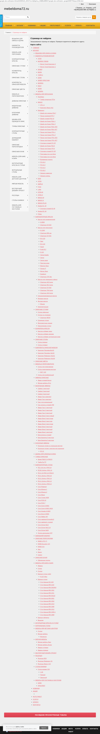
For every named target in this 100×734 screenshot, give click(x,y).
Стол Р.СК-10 (42, 500)
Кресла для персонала (45, 227)
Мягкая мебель (43, 634)
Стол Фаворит (42, 486)
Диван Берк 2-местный (45, 429)
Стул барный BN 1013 (47, 604)
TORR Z (40, 75)
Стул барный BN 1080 (47, 606)
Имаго (40, 552)
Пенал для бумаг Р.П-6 (47, 148)
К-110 (42, 252)
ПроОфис (41, 97)
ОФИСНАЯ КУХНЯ (18, 151)
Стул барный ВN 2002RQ (48, 587)
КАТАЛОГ (20, 25)
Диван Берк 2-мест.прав (45, 424)
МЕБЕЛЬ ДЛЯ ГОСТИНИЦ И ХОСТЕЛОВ (16, 207)
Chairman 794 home (46, 290)
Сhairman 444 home (46, 293)
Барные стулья (42, 579)
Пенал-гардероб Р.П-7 (47, 116)
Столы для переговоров (45, 366)
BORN (40, 72)
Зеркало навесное (46, 173)
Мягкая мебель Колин (45, 645)
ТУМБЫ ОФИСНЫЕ (18, 126)
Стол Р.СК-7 (41, 503)
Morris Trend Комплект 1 (48, 67)
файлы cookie (20, 726)
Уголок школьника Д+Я (45, 533)
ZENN (40, 77)
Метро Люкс (44, 271)
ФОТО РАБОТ (55, 25)
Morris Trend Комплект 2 (48, 64)
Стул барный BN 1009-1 (48, 612)
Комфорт (43, 274)
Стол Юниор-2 (42, 492)
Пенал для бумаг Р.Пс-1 (47, 132)
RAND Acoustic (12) (44, 544)
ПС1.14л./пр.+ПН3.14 (44, 467)
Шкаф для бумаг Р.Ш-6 (47, 146)
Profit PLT (43, 249)
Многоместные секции (45, 323)
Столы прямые (42, 342)
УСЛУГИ (68, 25)
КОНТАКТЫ (90, 25)
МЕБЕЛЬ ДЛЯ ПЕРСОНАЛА (16, 53)
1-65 (41, 672)
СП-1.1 (42, 105)
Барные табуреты (43, 617)
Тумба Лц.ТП (42, 462)
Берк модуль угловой (44, 435)
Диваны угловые (43, 647)
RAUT (40, 86)
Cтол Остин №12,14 (44, 527)
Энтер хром (44, 260)
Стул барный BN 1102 (47, 585)
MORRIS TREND (43, 61)
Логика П (43, 268)
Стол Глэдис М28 (43, 497)
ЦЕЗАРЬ (40, 91)
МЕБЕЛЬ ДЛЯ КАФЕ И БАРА (18, 157)
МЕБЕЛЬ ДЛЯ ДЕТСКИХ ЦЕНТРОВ (19, 178)
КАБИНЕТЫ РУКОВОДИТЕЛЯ (18, 46)
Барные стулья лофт (44, 574)
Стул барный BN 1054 (47, 601)
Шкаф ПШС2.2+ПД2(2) (45, 459)
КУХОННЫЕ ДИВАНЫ (16, 113)
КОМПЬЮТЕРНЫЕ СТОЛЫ (18, 132)
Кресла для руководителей (46, 219)
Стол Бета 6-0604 (43, 514)
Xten (39, 549)
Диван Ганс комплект (44, 396)
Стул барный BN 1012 (47, 609)
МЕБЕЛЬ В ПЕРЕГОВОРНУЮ (18, 95)
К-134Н (42, 230)
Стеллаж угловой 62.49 (47, 208)
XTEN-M (40, 192)
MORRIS (40, 83)
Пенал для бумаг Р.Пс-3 (47, 135)
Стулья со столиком (44, 315)
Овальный (43, 677)
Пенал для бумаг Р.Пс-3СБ (48, 137)
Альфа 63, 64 (42, 211)
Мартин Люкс (44, 266)
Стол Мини (41, 495)
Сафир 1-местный (44, 388)
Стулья (40, 571)
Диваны (40, 566)
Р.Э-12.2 (42, 165)
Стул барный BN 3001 (47, 598)
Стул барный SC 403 (47, 582)
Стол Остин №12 (43, 525)
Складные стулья (43, 320)
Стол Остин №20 (43, 530)
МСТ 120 (43, 372)
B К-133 (42, 238)
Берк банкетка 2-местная (46, 440)
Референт (41, 110)
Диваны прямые (43, 650)
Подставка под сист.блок (48, 154)
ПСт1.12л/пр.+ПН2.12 (45, 481)
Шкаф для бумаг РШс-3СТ (48, 129)
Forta (39, 187)
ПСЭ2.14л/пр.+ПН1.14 (45, 470)
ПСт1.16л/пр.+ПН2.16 (45, 476)
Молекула (43, 636)
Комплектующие (43, 307)
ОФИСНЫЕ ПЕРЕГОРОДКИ (17, 146)
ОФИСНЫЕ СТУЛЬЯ (18, 66)
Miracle (42, 304)
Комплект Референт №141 (46, 356)
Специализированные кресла (47, 296)
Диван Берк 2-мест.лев (45, 421)
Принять (43, 728)
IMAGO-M (41, 197)
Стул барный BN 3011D (47, 596)
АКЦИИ (43, 25)
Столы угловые (42, 345)
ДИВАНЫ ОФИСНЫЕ (19, 101)
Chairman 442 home (46, 282)
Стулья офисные (43, 312)
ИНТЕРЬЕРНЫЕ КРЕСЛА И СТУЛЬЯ (18, 164)
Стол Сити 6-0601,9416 (45, 508)
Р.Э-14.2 (42, 167)
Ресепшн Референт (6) (45, 661)
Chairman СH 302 (45, 287)
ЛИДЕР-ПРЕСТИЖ (44, 80)
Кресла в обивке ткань (45, 331)
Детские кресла (43, 301)
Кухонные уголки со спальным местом (50, 446)
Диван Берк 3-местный (45, 426)
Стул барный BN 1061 (47, 590)
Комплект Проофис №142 (46, 353)
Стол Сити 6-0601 (43, 506)
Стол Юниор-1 (42, 489)
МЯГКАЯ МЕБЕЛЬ (18, 184)
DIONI (40, 88)
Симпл (40, 555)
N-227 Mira (43, 576)
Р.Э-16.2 (42, 170)
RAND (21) (41, 546)
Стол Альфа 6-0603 (44, 511)
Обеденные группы (44, 560)
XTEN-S (40, 195)
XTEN (39, 58)
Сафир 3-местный (44, 394)
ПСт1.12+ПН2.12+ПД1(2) (46, 473)
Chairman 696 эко (45, 233)
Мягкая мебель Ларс (44, 642)
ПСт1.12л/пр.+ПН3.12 (45, 484)
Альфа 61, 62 (42, 206)
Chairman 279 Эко (46, 277)
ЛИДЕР (40, 69)
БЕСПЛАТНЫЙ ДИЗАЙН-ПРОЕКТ (18, 189)
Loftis (39, 189)
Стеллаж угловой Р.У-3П (48, 151)
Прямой (42, 675)
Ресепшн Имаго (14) (44, 664)
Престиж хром (44, 263)
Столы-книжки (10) (44, 669)
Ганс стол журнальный (45, 402)
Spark (42, 247)
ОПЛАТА (78, 25)
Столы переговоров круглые (47, 369)
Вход (82, 4)
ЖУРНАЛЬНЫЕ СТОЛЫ (17, 171)
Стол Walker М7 (43, 516)
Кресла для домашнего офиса (47, 279)
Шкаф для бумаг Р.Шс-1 (47, 121)
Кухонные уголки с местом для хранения (51, 448)
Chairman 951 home (46, 285)
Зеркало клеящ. (45, 176)
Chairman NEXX (45, 317)
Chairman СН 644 (45, 225)
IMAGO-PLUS (42, 203)
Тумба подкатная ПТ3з (47, 99)
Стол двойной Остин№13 (46, 519)
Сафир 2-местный (44, 391)
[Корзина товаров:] (94, 17)
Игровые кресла (43, 298)
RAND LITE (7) (42, 541)
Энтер (42, 257)
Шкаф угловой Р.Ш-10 (47, 118)
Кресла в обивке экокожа (46, 334)
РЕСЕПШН (15, 195)
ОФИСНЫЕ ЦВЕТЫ (18, 89)
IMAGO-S (41, 200)
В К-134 (42, 244)
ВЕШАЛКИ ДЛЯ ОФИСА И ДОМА (17, 39)
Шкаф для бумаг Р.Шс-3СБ (48, 127)
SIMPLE (40, 184)
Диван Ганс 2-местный (45, 410)
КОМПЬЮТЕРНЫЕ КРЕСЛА (18, 60)
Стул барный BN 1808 (47, 615)
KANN (40, 683)
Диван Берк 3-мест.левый (46, 416)
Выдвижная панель (46, 159)
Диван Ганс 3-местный (45, 413)
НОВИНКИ (32, 25)
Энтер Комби (44, 255)
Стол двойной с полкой (45, 522)
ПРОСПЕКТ (41, 685)
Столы (40, 568)
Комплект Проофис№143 (46, 350)
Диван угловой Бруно (44, 380)
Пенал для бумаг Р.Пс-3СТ (48, 140)
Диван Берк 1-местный (45, 432)
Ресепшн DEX (42, 658)
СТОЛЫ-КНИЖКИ (18, 200)
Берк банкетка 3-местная (46, 437)
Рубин (40, 214)
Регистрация (92, 4)
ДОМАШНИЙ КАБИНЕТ (16, 139)
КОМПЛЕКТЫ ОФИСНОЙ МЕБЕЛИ (19, 83)
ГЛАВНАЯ (8, 25)
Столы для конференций (46, 375)
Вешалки (40, 620)
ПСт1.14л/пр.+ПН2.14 (45, 478)
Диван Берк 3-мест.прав (45, 418)
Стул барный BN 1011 (47, 593)
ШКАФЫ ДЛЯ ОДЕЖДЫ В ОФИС (18, 120)
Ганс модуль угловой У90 (46, 405)
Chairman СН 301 (45, 236)
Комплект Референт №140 (46, 358)
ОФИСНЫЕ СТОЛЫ (18, 77)
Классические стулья (44, 326)
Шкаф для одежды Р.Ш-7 (48, 113)
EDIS (39, 178)
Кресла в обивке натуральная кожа (49, 336)
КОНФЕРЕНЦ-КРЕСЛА (17, 72)
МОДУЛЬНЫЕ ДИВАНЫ (16, 107)
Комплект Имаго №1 (46, 107)
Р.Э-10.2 (42, 162)
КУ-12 (42, 451)
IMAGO (40, 102)
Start (41, 241)
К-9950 (42, 222)
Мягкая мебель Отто (44, 383)
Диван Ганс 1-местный (45, 407)
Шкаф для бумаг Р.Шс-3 (47, 124)
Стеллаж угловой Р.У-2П (48, 143)
